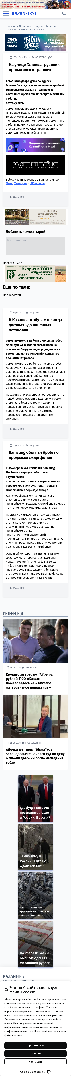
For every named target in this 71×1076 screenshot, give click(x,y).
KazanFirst (18, 197)
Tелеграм (20, 183)
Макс (9, 183)
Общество (25, 26)
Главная (10, 26)
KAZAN (24, 13)
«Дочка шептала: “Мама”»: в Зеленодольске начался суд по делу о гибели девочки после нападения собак (35, 756)
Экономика (31, 667)
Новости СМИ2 (12, 263)
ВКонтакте (37, 183)
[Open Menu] (6, 13)
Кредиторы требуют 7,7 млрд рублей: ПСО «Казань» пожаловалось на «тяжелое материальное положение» (29, 681)
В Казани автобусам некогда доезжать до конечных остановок (35, 324)
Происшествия (33, 742)
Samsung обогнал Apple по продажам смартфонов (34, 455)
